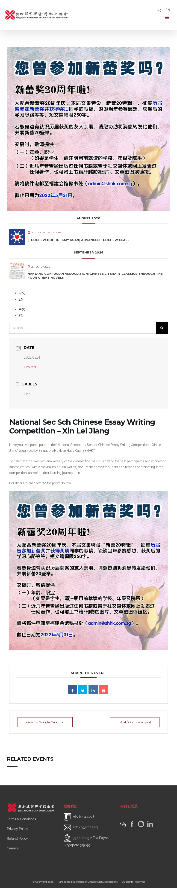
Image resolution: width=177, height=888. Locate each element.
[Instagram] (141, 824)
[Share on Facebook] (72, 689)
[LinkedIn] (150, 824)
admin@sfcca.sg (85, 827)
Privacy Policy (17, 829)
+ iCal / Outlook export (134, 722)
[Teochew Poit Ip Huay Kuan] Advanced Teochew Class (79, 240)
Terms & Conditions (21, 819)
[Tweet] (82, 689)
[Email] (103, 689)
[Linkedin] (93, 689)
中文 (159, 10)
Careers (13, 848)
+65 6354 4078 (83, 816)
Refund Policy (17, 838)
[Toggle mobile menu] (167, 17)
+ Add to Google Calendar (45, 722)
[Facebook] (132, 824)
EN (167, 10)
